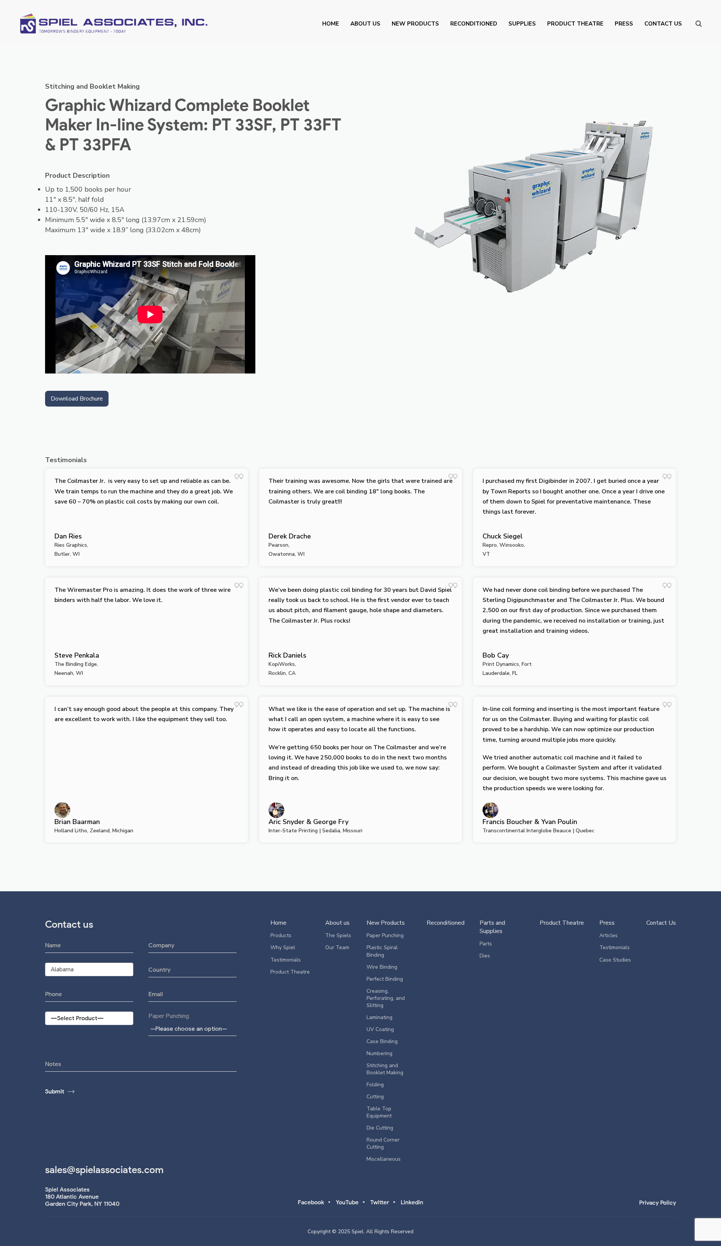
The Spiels (338, 935)
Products (280, 935)
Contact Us (663, 23)
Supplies (522, 23)
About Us (365, 23)
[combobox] (192, 1028)
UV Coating (380, 1029)
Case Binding (382, 1041)
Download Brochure (77, 399)
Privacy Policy (657, 1202)
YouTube (347, 1202)
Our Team (337, 947)
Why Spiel (282, 947)
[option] (535, 206)
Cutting (375, 1096)
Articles (608, 935)
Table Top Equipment (379, 1112)
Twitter (379, 1202)
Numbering (379, 1053)
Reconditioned (473, 23)
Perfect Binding (385, 979)
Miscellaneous (384, 1159)
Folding (375, 1084)
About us (337, 923)
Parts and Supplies (492, 927)
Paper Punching (168, 1016)
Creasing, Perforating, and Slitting (386, 998)
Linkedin (412, 1202)
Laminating (379, 1017)
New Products (415, 23)
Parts (486, 943)
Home (330, 23)
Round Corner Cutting (383, 1143)
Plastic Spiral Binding (382, 951)
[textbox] (190, 1028)
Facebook (311, 1202)
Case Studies (615, 959)
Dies (485, 955)
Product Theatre (575, 23)
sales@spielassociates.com (104, 1170)
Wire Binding (382, 967)
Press (624, 23)
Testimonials (285, 959)
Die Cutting (380, 1127)
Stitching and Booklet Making (92, 86)
